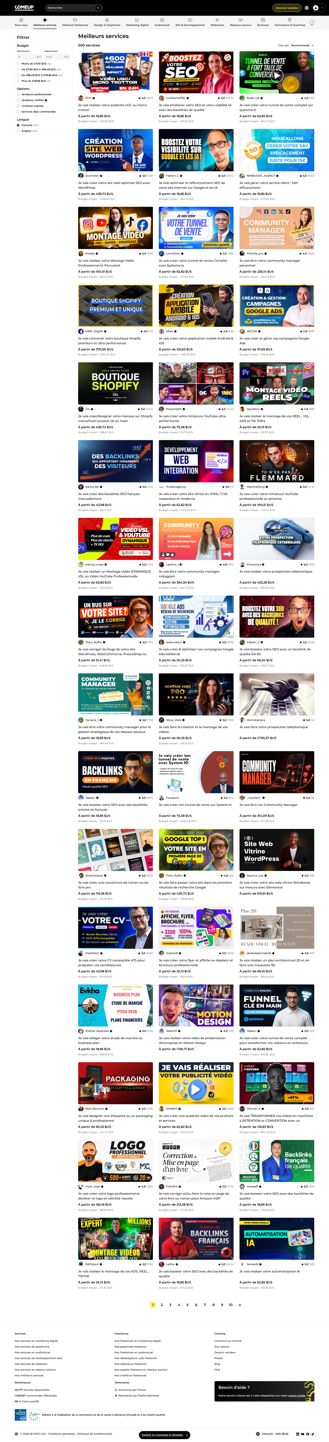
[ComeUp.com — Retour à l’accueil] (24, 8)
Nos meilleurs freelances (130, 1375)
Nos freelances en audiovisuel (133, 1352)
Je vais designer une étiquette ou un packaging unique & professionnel (115, 1118)
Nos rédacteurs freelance (130, 1363)
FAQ (217, 1369)
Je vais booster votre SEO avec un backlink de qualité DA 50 (275, 651)
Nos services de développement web (38, 1357)
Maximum (51, 51)
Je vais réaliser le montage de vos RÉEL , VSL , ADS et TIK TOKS (275, 418)
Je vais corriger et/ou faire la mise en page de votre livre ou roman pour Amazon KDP (194, 1196)
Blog (217, 1363)
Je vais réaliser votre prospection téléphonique (275, 571)
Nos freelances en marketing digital (137, 1340)
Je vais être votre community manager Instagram (189, 574)
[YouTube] (302, 1434)
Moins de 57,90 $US (36, 63)
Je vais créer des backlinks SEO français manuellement (109, 496)
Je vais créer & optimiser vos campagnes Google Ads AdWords (196, 651)
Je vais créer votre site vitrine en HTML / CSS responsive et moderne (193, 496)
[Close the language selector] (186, 1435)
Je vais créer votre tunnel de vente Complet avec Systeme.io (193, 263)
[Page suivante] (239, 1305)
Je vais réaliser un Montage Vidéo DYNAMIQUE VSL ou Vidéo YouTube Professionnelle (114, 574)
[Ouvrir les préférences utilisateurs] (322, 7)
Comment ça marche (227, 1340)
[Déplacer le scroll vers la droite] (312, 22)
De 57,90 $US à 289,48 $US (41, 69)
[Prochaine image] (229, 72)
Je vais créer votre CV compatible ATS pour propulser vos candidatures (111, 963)
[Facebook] (307, 1434)
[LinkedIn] (297, 1434)
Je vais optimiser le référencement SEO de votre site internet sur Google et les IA (192, 185)
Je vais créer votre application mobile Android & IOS (196, 341)
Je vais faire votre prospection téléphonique (273, 727)
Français (30, 125)
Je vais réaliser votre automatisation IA (269, 1271)
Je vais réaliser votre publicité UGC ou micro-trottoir (113, 107)
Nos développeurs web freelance (135, 1357)
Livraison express (33, 105)
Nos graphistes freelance (130, 1346)
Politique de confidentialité (94, 1433)
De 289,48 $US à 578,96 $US (42, 75)
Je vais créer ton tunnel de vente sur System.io (195, 805)
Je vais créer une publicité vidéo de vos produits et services (196, 1118)
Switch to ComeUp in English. (162, 1435)
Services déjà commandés (39, 111)
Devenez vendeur (287, 7)
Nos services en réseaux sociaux (35, 1369)
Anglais (29, 130)
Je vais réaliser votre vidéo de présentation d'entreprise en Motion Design (192, 1040)
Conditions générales (61, 1433)
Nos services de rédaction (31, 1363)
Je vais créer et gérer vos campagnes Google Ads (274, 341)
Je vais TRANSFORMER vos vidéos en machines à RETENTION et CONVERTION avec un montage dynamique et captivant (276, 1120)
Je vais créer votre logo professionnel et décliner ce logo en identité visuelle (109, 1196)
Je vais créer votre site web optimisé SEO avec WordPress (114, 185)
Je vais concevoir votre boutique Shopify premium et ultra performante (109, 341)
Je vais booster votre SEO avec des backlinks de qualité (276, 1196)
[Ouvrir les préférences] (306, 8)
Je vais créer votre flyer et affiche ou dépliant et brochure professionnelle (196, 963)
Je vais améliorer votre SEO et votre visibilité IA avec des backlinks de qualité (195, 107)
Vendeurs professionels (36, 94)
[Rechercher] (98, 8)
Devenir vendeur (225, 1352)
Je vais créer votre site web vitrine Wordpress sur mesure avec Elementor (274, 885)
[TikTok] (312, 1434)
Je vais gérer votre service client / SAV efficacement (268, 185)
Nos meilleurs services (29, 1375)
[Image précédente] (163, 72)
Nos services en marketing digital (36, 1340)
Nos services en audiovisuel (32, 1352)
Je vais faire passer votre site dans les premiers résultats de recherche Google (195, 885)
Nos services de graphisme (32, 1346)
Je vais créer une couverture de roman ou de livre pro (113, 885)
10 (231, 1305)
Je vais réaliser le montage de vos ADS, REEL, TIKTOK (113, 1274)
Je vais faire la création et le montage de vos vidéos (193, 729)
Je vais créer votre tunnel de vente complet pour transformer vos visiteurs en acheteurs (273, 1040)
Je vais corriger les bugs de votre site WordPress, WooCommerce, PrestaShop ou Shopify (112, 654)
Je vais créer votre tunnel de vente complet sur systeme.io (276, 107)
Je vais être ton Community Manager (268, 805)
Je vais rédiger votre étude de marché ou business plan (110, 1040)
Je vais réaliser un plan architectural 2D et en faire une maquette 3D (274, 963)
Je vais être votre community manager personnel (269, 263)
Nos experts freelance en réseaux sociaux (140, 1369)
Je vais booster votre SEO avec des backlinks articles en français (113, 807)
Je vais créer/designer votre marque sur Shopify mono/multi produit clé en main (115, 418)
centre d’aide (296, 1395)
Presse (218, 1357)
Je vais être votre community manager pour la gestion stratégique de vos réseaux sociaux (114, 729)
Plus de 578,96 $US (36, 80)
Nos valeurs (221, 1346)
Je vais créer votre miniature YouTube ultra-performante (193, 418)
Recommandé (300, 45)
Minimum (23, 51)
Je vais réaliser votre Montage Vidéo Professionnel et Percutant (106, 263)
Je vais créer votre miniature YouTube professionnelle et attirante (268, 496)
